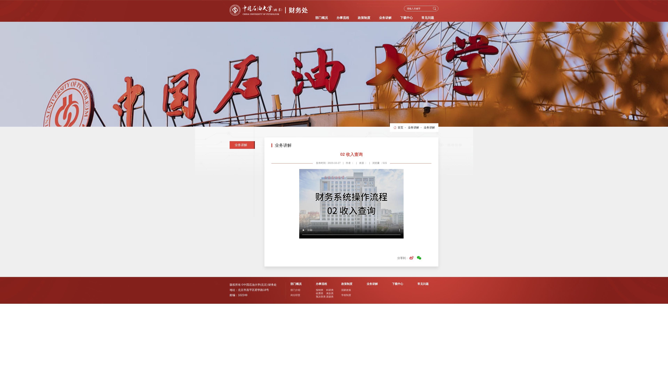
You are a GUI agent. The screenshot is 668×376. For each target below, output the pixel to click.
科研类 (329, 290)
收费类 (319, 293)
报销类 (319, 290)
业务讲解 (385, 17)
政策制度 (364, 17)
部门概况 (321, 17)
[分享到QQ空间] (426, 258)
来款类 (329, 293)
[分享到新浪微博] (411, 258)
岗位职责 (295, 295)
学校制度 (346, 295)
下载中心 (406, 17)
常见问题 (428, 17)
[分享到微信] (419, 258)
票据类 (329, 296)
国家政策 (346, 290)
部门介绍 (295, 290)
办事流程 (343, 17)
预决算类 (321, 296)
